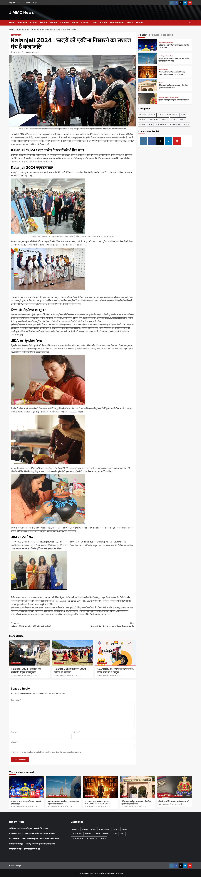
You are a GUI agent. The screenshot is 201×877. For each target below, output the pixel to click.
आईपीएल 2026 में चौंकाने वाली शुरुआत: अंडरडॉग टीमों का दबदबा (28, 828)
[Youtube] (190, 3)
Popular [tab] (154, 34)
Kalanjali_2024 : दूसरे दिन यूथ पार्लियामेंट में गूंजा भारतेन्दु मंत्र (112, 624)
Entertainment (117, 22)
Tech (94, 22)
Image (35, 3)
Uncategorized (168, 42)
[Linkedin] (185, 3)
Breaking (161, 56)
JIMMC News (21, 12)
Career (33, 22)
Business (22, 22)
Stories (85, 22)
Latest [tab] (143, 34)
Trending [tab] (167, 34)
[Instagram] (171, 3)
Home (12, 22)
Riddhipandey (91, 806)
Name (14, 732)
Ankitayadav (53, 806)
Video (28, 3)
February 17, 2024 (29, 52)
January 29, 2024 (71, 675)
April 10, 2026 (29, 806)
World (130, 22)
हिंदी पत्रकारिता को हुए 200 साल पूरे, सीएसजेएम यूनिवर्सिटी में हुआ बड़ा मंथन (32, 844)
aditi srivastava (17, 806)
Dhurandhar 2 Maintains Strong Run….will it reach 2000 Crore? (34, 839)
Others (139, 22)
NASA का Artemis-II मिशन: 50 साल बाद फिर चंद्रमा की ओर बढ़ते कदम (32, 833)
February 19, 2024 (28, 675)
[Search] (190, 23)
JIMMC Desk (127, 806)
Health (43, 22)
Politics (53, 22)
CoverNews (108, 873)
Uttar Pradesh (174, 97)
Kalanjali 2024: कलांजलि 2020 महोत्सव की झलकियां (31, 624)
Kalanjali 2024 (16, 35)
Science (64, 22)
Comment (16, 700)
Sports (75, 22)
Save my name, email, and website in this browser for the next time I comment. (47, 752)
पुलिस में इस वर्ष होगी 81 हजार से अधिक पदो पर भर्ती (174, 100)
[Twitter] (181, 3)
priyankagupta (164, 804)
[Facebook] (176, 3)
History (103, 22)
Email (77, 732)
